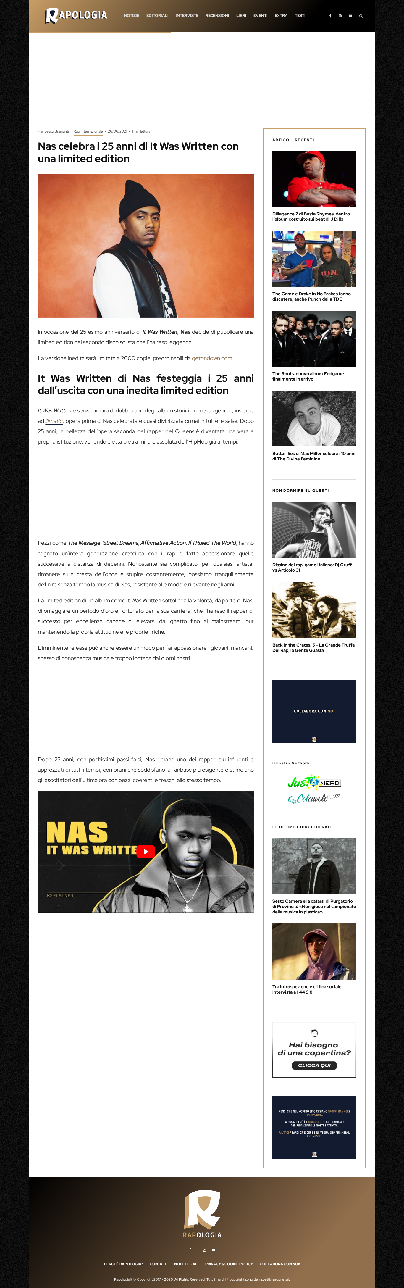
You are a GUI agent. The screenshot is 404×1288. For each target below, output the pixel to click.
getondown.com (212, 358)
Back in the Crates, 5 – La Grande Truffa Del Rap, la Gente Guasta (313, 647)
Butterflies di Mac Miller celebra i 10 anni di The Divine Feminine (313, 456)
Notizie (131, 15)
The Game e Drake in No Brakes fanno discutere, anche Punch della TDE (311, 296)
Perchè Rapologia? (123, 1264)
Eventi (260, 15)
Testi (300, 15)
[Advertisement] (202, 84)
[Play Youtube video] (146, 851)
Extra (281, 15)
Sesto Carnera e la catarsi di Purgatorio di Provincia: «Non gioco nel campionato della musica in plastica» (314, 907)
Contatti (158, 1264)
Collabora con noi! (280, 1264)
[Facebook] (330, 16)
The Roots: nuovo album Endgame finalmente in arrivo (308, 376)
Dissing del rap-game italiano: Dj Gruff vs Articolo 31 (312, 567)
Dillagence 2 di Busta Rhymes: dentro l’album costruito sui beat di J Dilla (311, 216)
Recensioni (217, 15)
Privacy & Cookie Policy (229, 1264)
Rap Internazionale (88, 131)
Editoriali (157, 15)
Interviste (187, 15)
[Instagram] (340, 16)
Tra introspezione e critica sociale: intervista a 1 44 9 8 (307, 989)
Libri (241, 15)
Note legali (186, 1264)
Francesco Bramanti (53, 131)
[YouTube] (350, 16)
